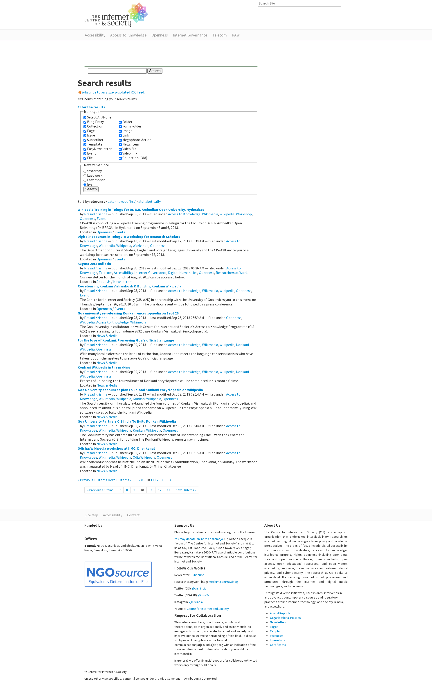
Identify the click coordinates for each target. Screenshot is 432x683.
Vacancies (277, 636)
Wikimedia (210, 214)
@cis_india (199, 588)
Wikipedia (227, 214)
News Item (130, 144)
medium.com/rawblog (223, 582)
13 (161, 480)
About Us (103, 281)
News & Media (107, 335)
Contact (133, 515)
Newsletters (122, 281)
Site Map (91, 515)
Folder (127, 121)
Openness (159, 35)
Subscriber (95, 139)
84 (169, 480)
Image (127, 130)
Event (91, 153)
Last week (94, 175)
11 (152, 480)
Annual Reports (280, 613)
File (90, 157)
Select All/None (99, 117)
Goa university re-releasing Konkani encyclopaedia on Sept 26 (128, 313)
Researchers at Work (232, 272)
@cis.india (196, 602)
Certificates (278, 645)
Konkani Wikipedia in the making (104, 367)
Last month (96, 180)
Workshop (244, 214)
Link (125, 135)
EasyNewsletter (99, 148)
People (275, 631)
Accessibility (95, 35)
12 (156, 480)
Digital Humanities (182, 272)
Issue (91, 135)
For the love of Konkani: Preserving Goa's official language (126, 340)
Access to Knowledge (128, 35)
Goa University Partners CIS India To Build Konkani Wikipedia (127, 421)
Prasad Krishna (95, 214)
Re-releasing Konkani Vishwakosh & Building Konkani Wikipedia (129, 286)
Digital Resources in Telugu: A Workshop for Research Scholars (129, 236)
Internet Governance (190, 35)
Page (91, 130)
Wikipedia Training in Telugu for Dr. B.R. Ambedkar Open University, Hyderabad (141, 209)
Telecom (219, 35)
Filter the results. (92, 107)
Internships (277, 640)
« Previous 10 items (93, 480)
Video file (129, 148)
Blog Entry (95, 121)
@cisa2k (203, 595)
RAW (236, 35)
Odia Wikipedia (144, 457)
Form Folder (131, 126)
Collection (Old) (134, 157)
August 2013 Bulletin (94, 263)
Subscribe (198, 575)
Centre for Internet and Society (208, 609)
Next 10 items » (120, 480)
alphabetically (149, 201)
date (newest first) (122, 201)
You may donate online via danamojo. (199, 539)
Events (120, 232)
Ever (90, 184)
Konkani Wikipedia (147, 398)
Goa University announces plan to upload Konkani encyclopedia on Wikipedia (140, 389)
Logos (274, 627)
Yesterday (94, 170)
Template (94, 144)
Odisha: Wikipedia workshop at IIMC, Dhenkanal (116, 448)
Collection (95, 126)
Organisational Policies (285, 618)
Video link (129, 153)
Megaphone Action (136, 139)
